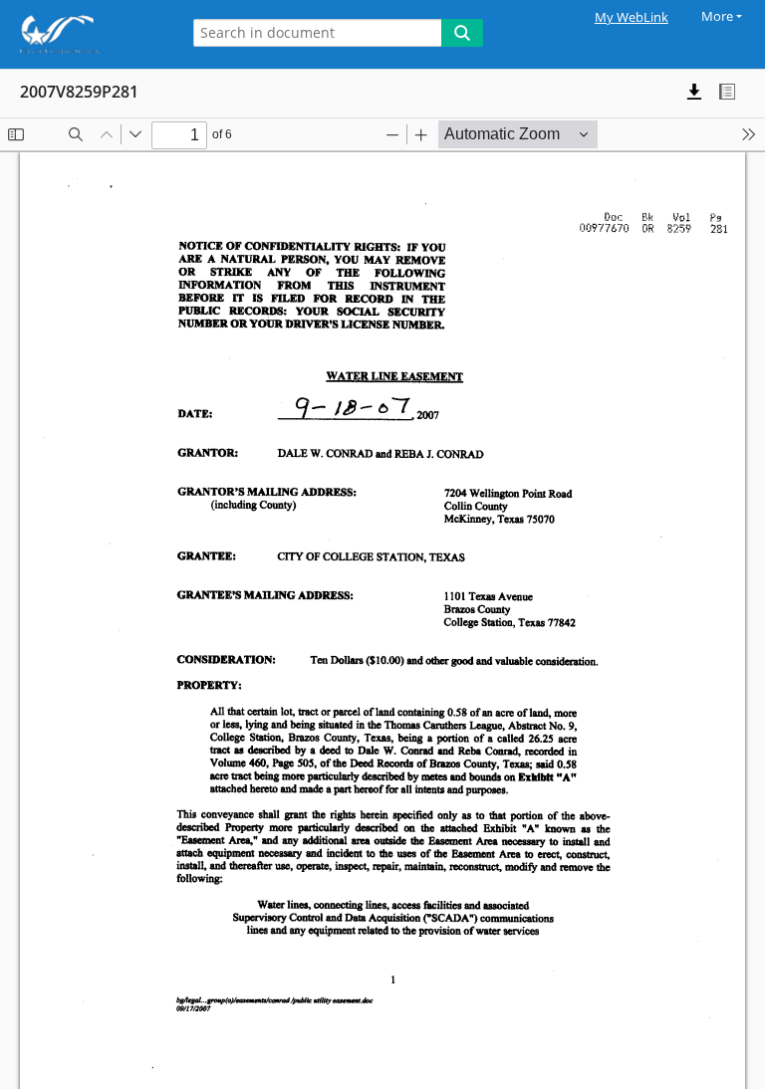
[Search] (462, 33)
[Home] (84, 34)
